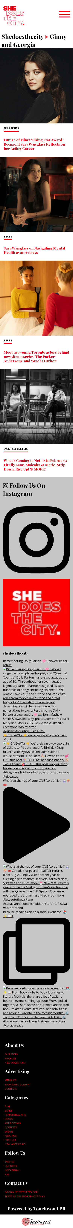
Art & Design (13, 1123)
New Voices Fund (15, 1062)
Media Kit (10, 1080)
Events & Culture (16, 449)
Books (9, 1119)
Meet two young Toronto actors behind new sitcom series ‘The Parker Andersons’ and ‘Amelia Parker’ (36, 356)
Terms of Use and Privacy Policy (25, 1196)
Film (7, 128)
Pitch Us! (10, 1058)
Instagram (11, 1170)
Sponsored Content (18, 1084)
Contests (11, 1088)
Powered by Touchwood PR (36, 1208)
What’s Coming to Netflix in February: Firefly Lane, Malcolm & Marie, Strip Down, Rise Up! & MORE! (35, 464)
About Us (10, 1135)
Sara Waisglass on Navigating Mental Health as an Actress (34, 250)
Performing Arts (15, 1114)
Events (9, 1131)
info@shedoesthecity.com (21, 1192)
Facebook (11, 1166)
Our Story (11, 1054)
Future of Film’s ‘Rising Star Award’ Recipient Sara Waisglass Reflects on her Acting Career (34, 144)
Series (14, 128)
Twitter (9, 1161)
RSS (7, 1174)
